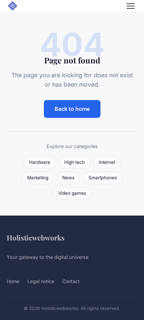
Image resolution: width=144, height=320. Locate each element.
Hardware (39, 162)
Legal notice (40, 281)
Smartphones (102, 177)
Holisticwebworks (36, 237)
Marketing (37, 177)
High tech (74, 162)
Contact (71, 281)
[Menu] (130, 6)
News (68, 177)
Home (13, 281)
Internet (107, 162)
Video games (72, 193)
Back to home (72, 108)
